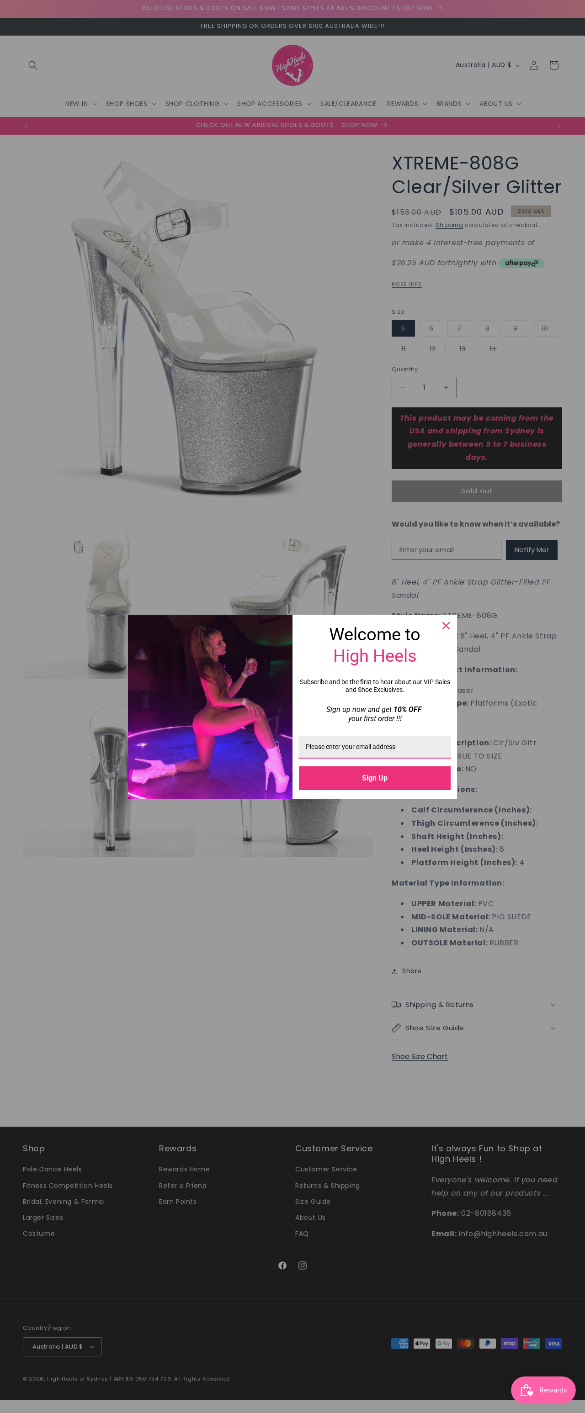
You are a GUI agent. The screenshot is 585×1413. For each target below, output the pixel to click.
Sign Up (375, 778)
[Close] (446, 626)
